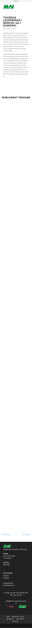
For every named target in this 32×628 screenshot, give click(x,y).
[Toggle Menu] (25, 5)
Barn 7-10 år (21, 334)
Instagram (6, 578)
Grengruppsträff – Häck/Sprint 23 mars (13, 219)
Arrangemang (22, 494)
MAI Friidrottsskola (13, 465)
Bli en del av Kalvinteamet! (10, 377)
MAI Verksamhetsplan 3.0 (15, 139)
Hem (8, 617)
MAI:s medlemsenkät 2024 (15, 160)
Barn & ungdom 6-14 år (13, 334)
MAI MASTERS (14, 402)
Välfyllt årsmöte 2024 (14, 203)
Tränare (4, 495)
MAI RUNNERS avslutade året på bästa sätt (14, 399)
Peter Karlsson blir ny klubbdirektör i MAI (14, 289)
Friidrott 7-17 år (18, 617)
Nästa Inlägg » (26, 534)
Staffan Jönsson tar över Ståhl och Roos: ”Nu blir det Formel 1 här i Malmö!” (16, 489)
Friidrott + (10, 619)
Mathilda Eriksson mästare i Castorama (13, 421)
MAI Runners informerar (14, 125)
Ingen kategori (11, 468)
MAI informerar (12, 184)
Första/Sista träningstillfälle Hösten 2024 (16, 106)
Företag (15, 621)
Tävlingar (20, 619)
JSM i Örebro (9, 310)
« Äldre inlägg (5, 534)
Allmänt (13, 29)
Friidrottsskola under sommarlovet (14, 182)
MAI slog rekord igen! (14, 514)
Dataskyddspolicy (8, 585)
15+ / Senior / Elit (12, 494)
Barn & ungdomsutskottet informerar (16, 109)
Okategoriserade (17, 468)
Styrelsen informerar (13, 140)
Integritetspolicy (8, 583)
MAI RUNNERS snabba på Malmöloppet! (14, 122)
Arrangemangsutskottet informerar (15, 379)
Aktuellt (10, 424)
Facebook (6, 576)
